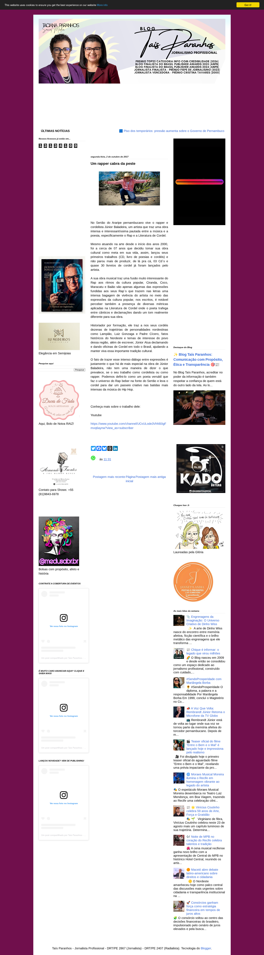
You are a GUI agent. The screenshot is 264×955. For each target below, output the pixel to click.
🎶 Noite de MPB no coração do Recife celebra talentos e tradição (204, 840)
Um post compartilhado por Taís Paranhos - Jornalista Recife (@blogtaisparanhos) (81, 658)
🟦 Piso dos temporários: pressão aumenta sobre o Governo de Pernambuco (151, 131)
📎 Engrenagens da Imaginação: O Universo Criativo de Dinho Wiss (202, 620)
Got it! (247, 5)
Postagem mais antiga (151, 476)
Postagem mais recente (109, 476)
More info (102, 5)
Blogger (206, 948)
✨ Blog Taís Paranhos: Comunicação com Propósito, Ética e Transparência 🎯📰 (198, 359)
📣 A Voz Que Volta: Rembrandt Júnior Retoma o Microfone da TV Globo (205, 712)
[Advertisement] (113, 103)
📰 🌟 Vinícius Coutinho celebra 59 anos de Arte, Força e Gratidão (203, 811)
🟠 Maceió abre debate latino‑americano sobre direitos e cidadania (202, 873)
